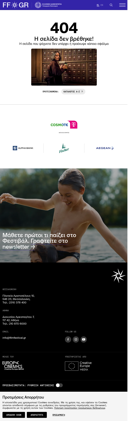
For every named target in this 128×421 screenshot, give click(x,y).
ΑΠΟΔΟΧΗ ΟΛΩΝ (13, 414)
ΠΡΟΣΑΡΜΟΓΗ (58, 414)
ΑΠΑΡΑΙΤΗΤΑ (37, 414)
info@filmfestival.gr (14, 337)
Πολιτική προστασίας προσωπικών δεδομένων (79, 407)
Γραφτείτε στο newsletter (35, 243)
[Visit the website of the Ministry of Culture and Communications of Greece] (48, 5)
